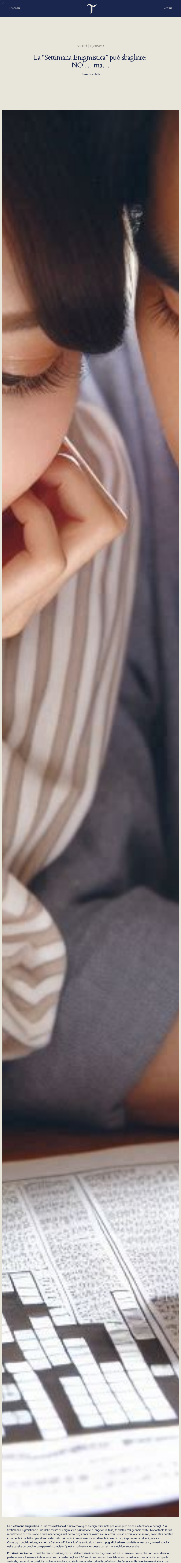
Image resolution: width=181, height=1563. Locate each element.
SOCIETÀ (82, 46)
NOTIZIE (168, 8)
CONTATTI (14, 8)
